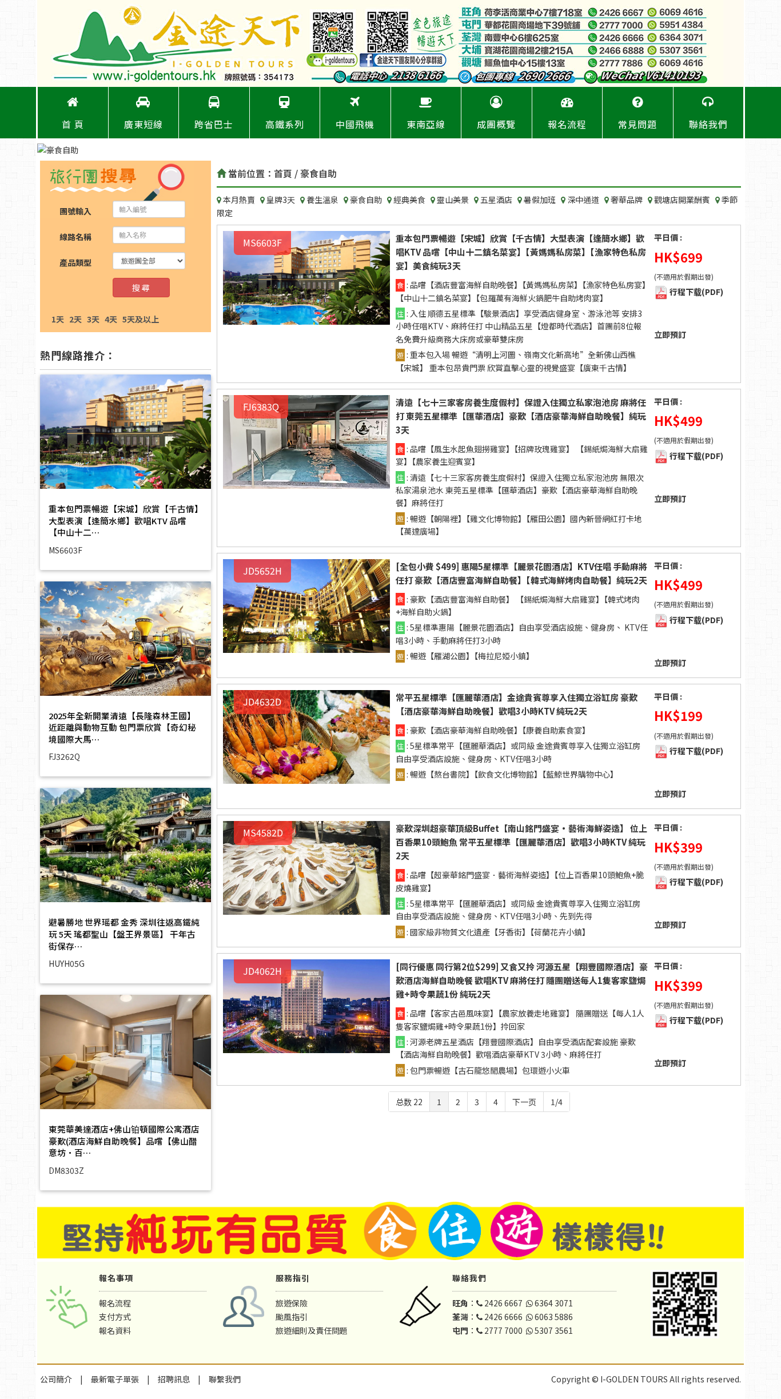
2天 (75, 319)
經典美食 (410, 199)
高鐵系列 (284, 124)
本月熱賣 (239, 199)
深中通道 (584, 199)
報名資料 (115, 1330)
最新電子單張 (115, 1379)
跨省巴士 (213, 124)
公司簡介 (56, 1379)
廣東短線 (143, 124)
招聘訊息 (174, 1379)
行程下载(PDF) (696, 291)
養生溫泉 (323, 199)
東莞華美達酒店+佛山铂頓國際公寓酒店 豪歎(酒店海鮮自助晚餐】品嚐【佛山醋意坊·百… (124, 1140)
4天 (111, 319)
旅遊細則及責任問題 (312, 1330)
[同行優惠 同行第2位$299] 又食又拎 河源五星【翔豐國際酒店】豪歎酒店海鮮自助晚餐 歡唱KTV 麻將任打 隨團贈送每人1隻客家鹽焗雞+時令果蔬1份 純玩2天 (522, 980)
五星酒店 (497, 199)
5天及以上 (140, 319)
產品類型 (75, 262)
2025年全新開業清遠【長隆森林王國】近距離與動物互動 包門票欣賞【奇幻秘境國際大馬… (122, 727)
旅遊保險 (292, 1303)
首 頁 (73, 124)
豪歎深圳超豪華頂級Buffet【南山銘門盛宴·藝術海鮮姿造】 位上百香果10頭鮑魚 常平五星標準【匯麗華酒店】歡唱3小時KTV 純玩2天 (521, 842)
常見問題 (637, 124)
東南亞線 (426, 124)
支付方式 (115, 1316)
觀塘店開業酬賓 (683, 199)
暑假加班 (540, 199)
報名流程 (567, 124)
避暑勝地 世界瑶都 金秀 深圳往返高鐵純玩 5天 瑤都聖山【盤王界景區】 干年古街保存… (124, 933)
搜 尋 (141, 287)
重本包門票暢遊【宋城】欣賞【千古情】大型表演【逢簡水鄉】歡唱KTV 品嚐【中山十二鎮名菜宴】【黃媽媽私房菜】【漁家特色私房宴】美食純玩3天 (521, 252)
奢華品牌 (627, 199)
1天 (57, 319)
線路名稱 (75, 236)
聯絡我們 (708, 124)
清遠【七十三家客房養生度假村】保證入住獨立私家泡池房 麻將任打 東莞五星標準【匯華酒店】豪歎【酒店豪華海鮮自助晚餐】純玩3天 (521, 416)
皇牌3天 (281, 199)
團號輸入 (75, 211)
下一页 (524, 1101)
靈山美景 (453, 199)
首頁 (283, 173)
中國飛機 (355, 124)
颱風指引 (292, 1316)
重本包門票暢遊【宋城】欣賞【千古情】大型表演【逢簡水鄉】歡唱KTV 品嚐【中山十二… (124, 520)
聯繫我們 (225, 1379)
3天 (93, 319)
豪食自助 (366, 199)
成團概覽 (496, 124)
